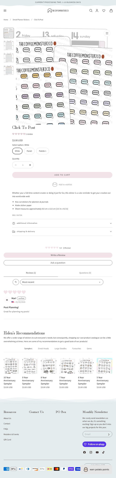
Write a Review (58, 255)
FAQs (6, 428)
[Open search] (16, 282)
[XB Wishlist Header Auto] (103, 10)
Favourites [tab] (76, 348)
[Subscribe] (108, 434)
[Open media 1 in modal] (107, 33)
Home (6, 19)
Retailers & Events (11, 434)
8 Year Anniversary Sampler (47, 380)
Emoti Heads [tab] (43, 348)
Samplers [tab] (28, 348)
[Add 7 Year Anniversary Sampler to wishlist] (63, 361)
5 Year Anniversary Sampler (102, 380)
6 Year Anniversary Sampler (84, 380)
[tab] (9, 33)
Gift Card (7, 439)
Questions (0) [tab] (85, 272)
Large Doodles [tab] (61, 348)
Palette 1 (42, 151)
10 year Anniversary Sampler (9, 380)
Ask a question (58, 262)
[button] (5, 10)
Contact (7, 423)
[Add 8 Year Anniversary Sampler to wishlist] (44, 361)
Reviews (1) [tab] (31, 272)
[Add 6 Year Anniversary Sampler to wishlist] (82, 361)
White (17, 151)
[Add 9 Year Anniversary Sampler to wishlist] (26, 361)
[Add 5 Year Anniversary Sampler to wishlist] (100, 361)
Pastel (29, 151)
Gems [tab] (89, 348)
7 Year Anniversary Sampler (65, 380)
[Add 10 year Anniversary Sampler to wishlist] (7, 361)
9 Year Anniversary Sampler (28, 380)
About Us (7, 418)
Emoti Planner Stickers (21, 19)
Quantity (15, 158)
